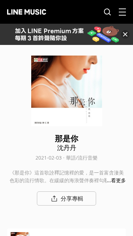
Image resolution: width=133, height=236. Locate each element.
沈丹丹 (66, 147)
